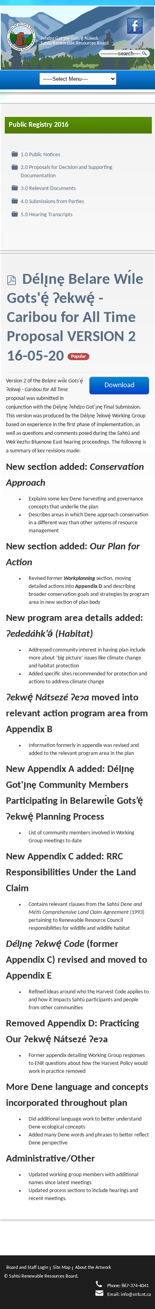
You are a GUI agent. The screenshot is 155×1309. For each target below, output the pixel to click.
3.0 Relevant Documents (48, 189)
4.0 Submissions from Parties (52, 202)
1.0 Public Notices (40, 155)
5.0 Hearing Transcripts (46, 215)
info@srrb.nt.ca (136, 1294)
